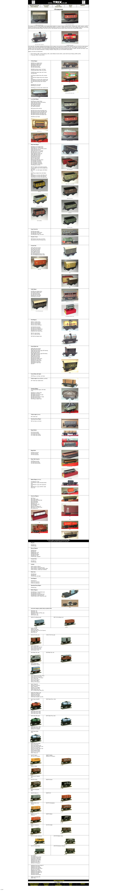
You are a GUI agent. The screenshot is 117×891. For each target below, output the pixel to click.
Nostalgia (46, 885)
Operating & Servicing (34, 883)
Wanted (70, 883)
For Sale (58, 883)
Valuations (83, 883)
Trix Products (46, 883)
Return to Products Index (59, 880)
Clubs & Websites (34, 885)
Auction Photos (58, 885)
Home (70, 885)
